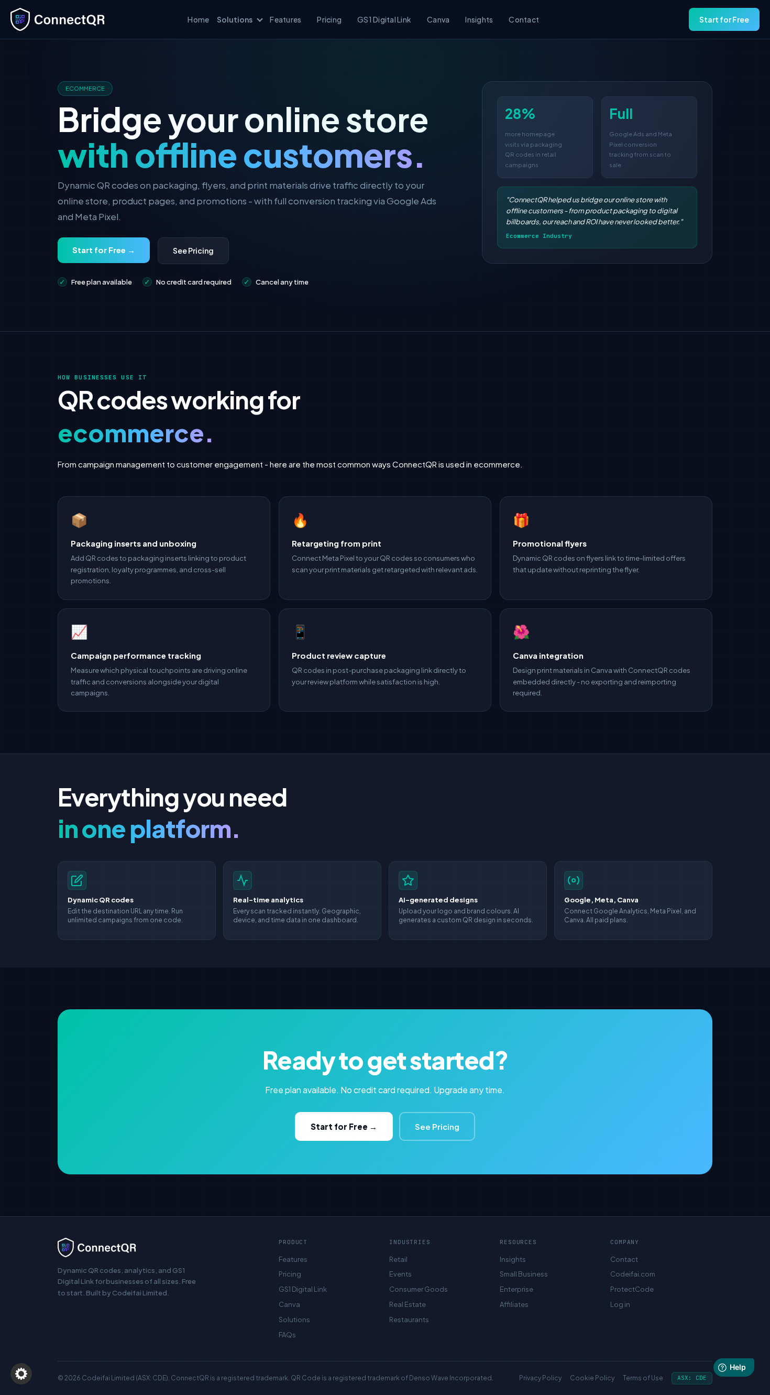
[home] (95, 19)
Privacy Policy (540, 1378)
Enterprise (516, 1289)
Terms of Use (643, 1378)
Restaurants (409, 1319)
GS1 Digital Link (384, 19)
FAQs (287, 1335)
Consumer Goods (418, 1289)
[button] (21, 1374)
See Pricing (193, 250)
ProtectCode (632, 1289)
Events (400, 1274)
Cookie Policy (592, 1378)
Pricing (329, 19)
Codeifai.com (632, 1274)
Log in (620, 1304)
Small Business (524, 1274)
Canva (438, 19)
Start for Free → (103, 250)
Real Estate (407, 1304)
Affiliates (514, 1304)
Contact (524, 19)
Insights (479, 19)
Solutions (294, 1319)
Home (198, 19)
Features (285, 19)
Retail (398, 1259)
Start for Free (724, 19)
